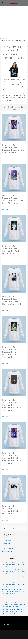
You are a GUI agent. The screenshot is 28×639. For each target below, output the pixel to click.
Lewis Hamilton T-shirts (9, 38)
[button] (2, 3)
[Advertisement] (14, 21)
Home (1, 38)
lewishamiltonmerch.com (15, 634)
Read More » (5, 159)
